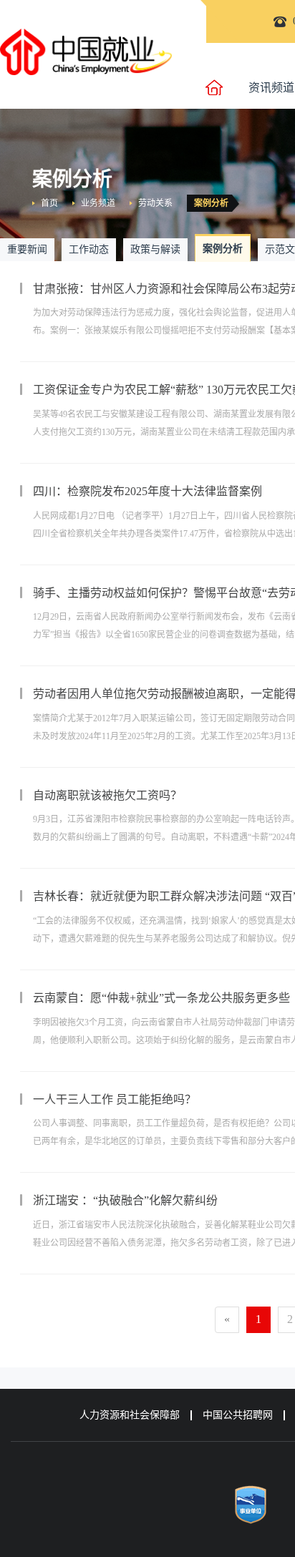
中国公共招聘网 (238, 1415)
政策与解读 (155, 249)
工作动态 (89, 249)
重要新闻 (27, 249)
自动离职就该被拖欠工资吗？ (107, 795)
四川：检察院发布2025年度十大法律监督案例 (147, 491)
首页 (49, 203)
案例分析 (211, 203)
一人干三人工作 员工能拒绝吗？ (114, 1099)
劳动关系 (155, 203)
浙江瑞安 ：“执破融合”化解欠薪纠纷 (125, 1200)
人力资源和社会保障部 (129, 1415)
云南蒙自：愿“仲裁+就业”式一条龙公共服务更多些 (161, 998)
